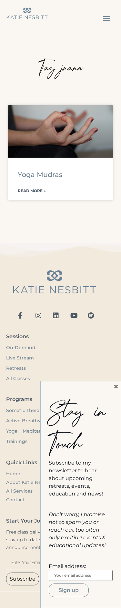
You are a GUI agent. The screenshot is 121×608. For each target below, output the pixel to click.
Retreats (16, 368)
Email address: (67, 566)
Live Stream (20, 358)
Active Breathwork (28, 421)
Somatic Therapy (25, 410)
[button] (106, 18)
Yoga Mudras (40, 175)
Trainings (16, 441)
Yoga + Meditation (27, 431)
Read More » (32, 190)
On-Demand (21, 347)
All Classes (18, 378)
